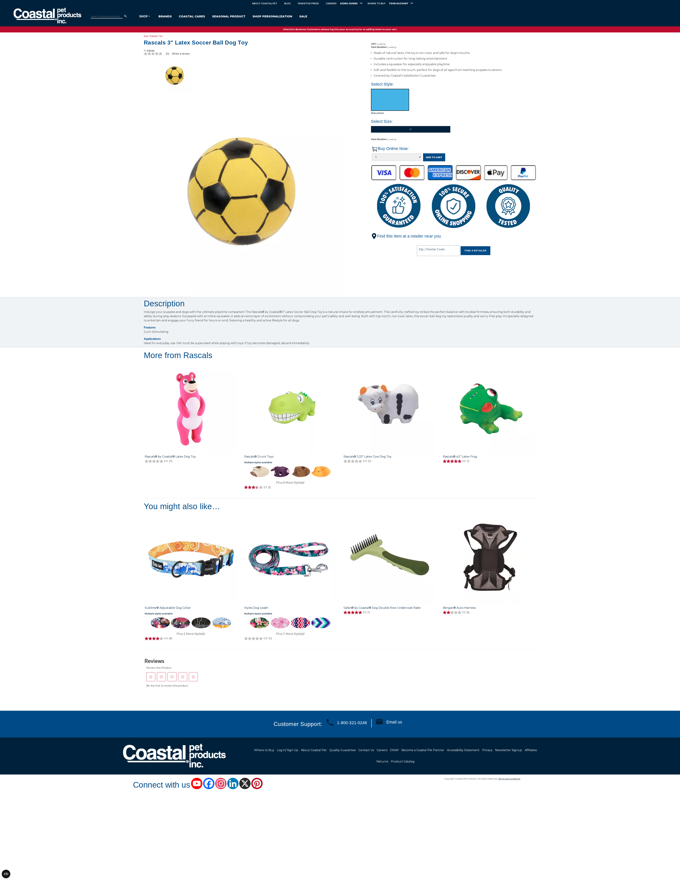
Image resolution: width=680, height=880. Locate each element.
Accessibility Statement (463, 750)
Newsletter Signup (508, 750)
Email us (394, 722)
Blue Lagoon (377, 113)
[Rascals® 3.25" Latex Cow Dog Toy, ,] (390, 408)
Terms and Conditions (509, 778)
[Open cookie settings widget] (6, 874)
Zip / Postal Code (432, 249)
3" (411, 129)
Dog (146, 35)
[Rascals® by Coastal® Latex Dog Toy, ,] (191, 408)
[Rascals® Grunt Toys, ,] (290, 408)
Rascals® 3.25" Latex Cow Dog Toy (368, 456)
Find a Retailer (475, 250)
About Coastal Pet (264, 3)
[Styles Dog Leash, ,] (290, 559)
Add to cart (434, 157)
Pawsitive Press (308, 3)
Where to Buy (376, 3)
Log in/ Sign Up (287, 750)
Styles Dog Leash (256, 607)
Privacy (487, 750)
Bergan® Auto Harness (459, 607)
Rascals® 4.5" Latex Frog (460, 456)
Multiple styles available (258, 462)
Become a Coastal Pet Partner (422, 750)
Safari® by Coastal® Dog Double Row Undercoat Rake (382, 607)
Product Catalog (403, 761)
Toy (161, 35)
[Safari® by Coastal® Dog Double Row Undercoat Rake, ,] (390, 559)
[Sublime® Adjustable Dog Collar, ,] (191, 559)
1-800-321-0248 (352, 722)
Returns (382, 761)
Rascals (153, 35)
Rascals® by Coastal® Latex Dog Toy (170, 456)
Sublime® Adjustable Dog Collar (168, 607)
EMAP (394, 750)
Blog (287, 3)
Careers (331, 3)
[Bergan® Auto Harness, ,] (489, 559)
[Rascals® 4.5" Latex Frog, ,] (489, 408)
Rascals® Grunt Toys (258, 456)
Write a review (181, 53)
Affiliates (531, 750)
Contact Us (366, 750)
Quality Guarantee (342, 750)
